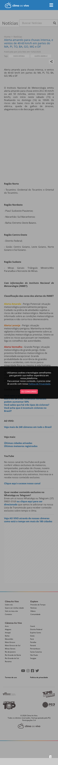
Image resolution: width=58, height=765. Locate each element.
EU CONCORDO (29, 391)
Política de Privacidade (39, 383)
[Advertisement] (29, 761)
